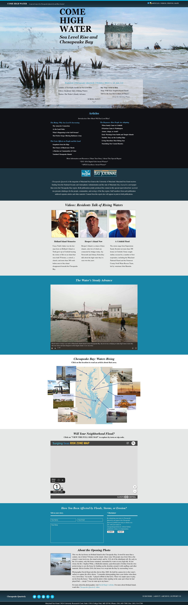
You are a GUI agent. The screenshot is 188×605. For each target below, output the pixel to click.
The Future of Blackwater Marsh (63, 148)
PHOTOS (170, 3)
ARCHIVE (165, 596)
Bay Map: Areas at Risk (109, 87)
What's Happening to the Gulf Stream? (66, 132)
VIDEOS (163, 3)
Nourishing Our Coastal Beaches (112, 144)
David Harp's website (106, 585)
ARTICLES (155, 3)
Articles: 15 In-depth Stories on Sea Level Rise (75, 87)
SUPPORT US (176, 596)
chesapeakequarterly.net (114, 527)
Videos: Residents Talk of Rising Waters (72, 91)
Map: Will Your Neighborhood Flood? (115, 90)
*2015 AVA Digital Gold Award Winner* (94, 161)
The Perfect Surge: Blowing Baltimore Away (67, 136)
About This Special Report (112, 158)
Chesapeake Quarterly (47, 4)
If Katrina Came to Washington (112, 128)
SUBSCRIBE (147, 596)
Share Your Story (96, 158)
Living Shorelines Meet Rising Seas (113, 140)
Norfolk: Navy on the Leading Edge (113, 137)
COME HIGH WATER (17, 3)
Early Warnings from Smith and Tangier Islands (118, 134)
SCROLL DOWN (94, 99)
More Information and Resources (78, 158)
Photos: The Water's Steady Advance (72, 94)
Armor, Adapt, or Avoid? (110, 131)
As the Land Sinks (59, 129)
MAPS (177, 3)
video (89, 587)
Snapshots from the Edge (61, 144)
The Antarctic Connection (61, 126)
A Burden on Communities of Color (64, 151)
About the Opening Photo (121, 97)
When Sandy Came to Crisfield (112, 125)
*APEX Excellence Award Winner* (94, 164)
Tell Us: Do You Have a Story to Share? (115, 93)
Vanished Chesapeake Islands (62, 154)
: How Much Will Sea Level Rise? (94, 118)
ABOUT (157, 596)
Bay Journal (60, 4)
